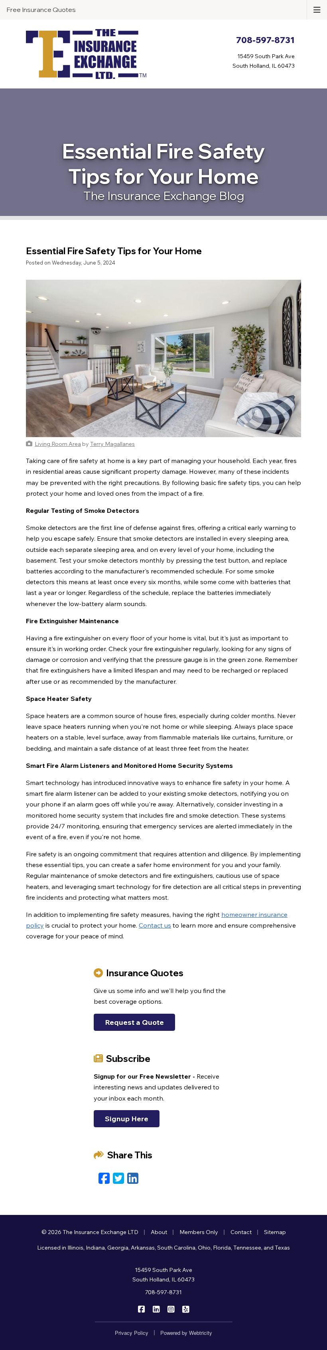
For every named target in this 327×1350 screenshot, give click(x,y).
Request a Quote (134, 1022)
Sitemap (275, 1232)
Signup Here (126, 1118)
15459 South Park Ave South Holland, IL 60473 (163, 1274)
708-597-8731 (163, 1292)
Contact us (155, 925)
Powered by (186, 1332)
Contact (241, 1232)
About (159, 1232)
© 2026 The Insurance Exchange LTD (89, 1232)
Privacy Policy (131, 1332)
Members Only (198, 1232)
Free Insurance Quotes (41, 10)
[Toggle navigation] (317, 9)
